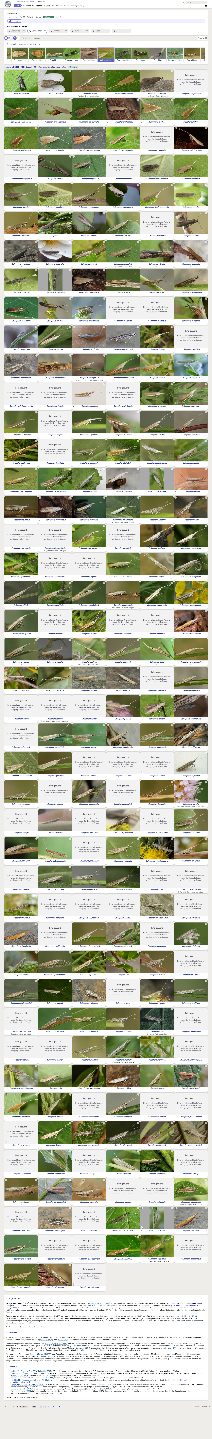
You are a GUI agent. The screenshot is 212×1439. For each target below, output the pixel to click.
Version (56, 1407)
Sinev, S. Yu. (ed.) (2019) (96, 1389)
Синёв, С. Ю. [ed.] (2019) (21, 1389)
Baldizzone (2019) (83, 1348)
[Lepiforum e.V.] (7, 4)
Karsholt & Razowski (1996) (99, 1303)
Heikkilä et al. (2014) (188, 1316)
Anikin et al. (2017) (46, 1339)
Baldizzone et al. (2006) (92, 1306)
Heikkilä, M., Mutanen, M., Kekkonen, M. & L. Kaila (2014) (34, 1380)
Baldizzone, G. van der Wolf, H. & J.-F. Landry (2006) (32, 1378)
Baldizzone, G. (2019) (19, 1376)
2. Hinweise (11, 1333)
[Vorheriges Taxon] (15, 5)
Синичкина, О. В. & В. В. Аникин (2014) (27, 1384)
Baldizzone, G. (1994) (19, 1373)
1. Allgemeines (13, 1299)
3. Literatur (11, 1366)
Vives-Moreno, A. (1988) (21, 1391)
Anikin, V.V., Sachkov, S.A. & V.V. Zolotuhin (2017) (31, 1371)
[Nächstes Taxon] (20, 5)
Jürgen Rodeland (45, 1407)
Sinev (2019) (63, 1339)
